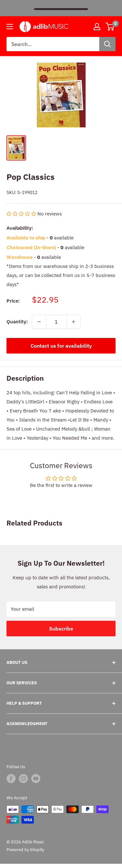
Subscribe (61, 628)
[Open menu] (10, 26)
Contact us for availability (61, 345)
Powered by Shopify (25, 849)
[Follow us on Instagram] (23, 778)
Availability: (20, 228)
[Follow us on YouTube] (35, 778)
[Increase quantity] (73, 322)
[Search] (107, 44)
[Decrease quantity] (39, 322)
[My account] (97, 26)
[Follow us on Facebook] (11, 778)
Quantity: (17, 321)
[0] (110, 26)
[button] (22, 214)
